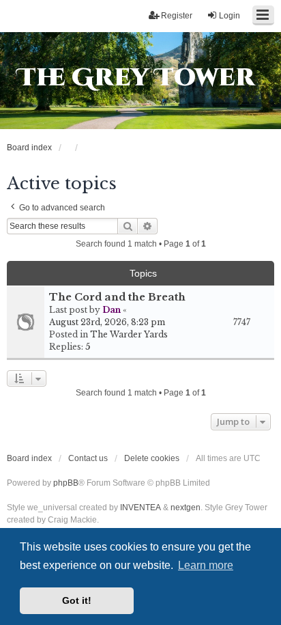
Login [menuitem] (229, 15)
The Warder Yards (129, 334)
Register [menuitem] (176, 15)
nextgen (186, 507)
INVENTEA (140, 507)
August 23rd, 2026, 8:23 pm (107, 322)
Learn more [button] (205, 565)
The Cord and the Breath (117, 297)
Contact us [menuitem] (88, 458)
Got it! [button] (76, 600)
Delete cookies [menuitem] (151, 458)
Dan (111, 310)
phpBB (65, 483)
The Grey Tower (136, 77)
